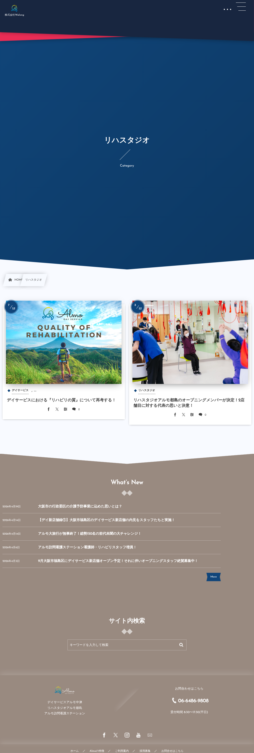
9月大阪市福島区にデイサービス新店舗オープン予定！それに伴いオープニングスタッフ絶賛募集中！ (118, 561)
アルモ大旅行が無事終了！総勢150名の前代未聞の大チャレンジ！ (89, 534)
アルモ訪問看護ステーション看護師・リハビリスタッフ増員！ (87, 547)
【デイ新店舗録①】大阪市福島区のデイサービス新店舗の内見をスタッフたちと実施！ (106, 520)
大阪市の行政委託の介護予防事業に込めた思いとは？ (80, 506)
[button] (241, 6)
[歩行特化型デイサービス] (14, 8)
